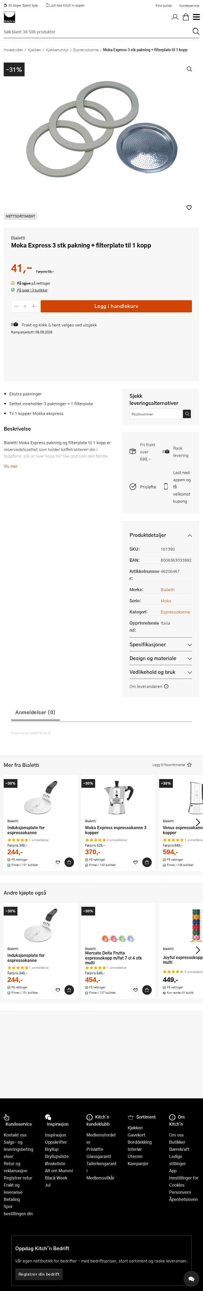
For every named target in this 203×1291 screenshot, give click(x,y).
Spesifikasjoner (148, 644)
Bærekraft (179, 1149)
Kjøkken (34, 49)
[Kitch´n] (9, 17)
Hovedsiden (13, 49)
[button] (189, 207)
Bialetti (18, 238)
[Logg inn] (175, 17)
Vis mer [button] (11, 466)
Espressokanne (85, 49)
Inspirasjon (55, 1135)
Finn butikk (164, 5)
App (173, 1171)
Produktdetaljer (148, 535)
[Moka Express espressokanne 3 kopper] (118, 797)
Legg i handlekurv (116, 306)
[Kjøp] (69, 862)
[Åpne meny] (196, 17)
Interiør (135, 1149)
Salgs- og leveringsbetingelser (18, 1149)
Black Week (56, 1178)
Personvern (180, 1192)
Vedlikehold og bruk (152, 672)
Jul (47, 1185)
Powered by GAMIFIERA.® (31, 733)
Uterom (135, 1156)
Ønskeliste (55, 1163)
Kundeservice (189, 5)
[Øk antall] (34, 306)
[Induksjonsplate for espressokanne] (40, 797)
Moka (166, 601)
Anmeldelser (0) (35, 712)
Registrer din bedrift (39, 1274)
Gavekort (136, 1135)
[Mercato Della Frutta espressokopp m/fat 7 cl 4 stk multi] (118, 925)
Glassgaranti (98, 1156)
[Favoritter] (58, 862)
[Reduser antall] (16, 306)
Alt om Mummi (59, 1171)
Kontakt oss (15, 1135)
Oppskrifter (56, 1142)
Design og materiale (153, 658)
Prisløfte (148, 487)
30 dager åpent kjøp (23, 5)
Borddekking (140, 1142)
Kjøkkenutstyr (57, 49)
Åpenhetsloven (183, 1199)
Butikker (177, 1142)
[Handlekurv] (185, 17)
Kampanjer (138, 1163)
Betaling (12, 1199)
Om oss (176, 1135)
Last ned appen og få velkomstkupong (182, 486)
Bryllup (51, 1149)
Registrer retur (18, 1178)
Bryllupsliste (57, 1156)
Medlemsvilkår (100, 1178)
